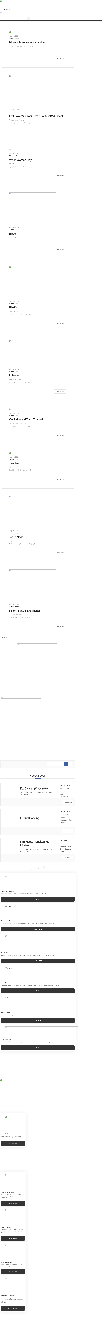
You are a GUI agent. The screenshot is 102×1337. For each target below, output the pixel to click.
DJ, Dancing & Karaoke (34, 788)
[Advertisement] (38, 1065)
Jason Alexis (16, 537)
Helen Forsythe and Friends (24, 610)
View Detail (60, 58)
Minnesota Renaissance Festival (27, 42)
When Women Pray (20, 159)
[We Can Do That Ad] (37, 645)
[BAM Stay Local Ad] (21, 698)
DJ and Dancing (29, 818)
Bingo (12, 233)
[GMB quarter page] (13, 1080)
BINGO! (13, 307)
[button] (28, 18)
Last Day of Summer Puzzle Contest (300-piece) (36, 116)
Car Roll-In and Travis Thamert (26, 419)
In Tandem (15, 375)
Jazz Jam (14, 463)
